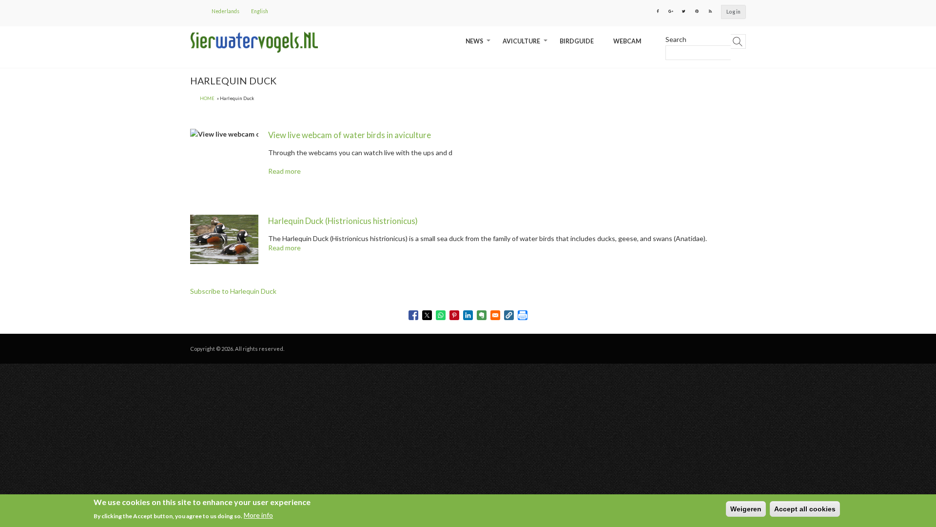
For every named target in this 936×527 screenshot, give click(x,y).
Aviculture (526, 45)
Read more (284, 171)
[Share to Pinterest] (454, 315)
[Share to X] (427, 315)
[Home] (254, 42)
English (259, 11)
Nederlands (225, 11)
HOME (207, 98)
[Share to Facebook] (413, 315)
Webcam (627, 41)
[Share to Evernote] (482, 315)
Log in (733, 12)
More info (258, 515)
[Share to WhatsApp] (441, 315)
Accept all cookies (805, 509)
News (479, 45)
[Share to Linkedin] (468, 315)
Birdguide (577, 41)
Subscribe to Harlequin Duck (233, 291)
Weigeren (745, 509)
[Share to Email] (495, 315)
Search (675, 39)
